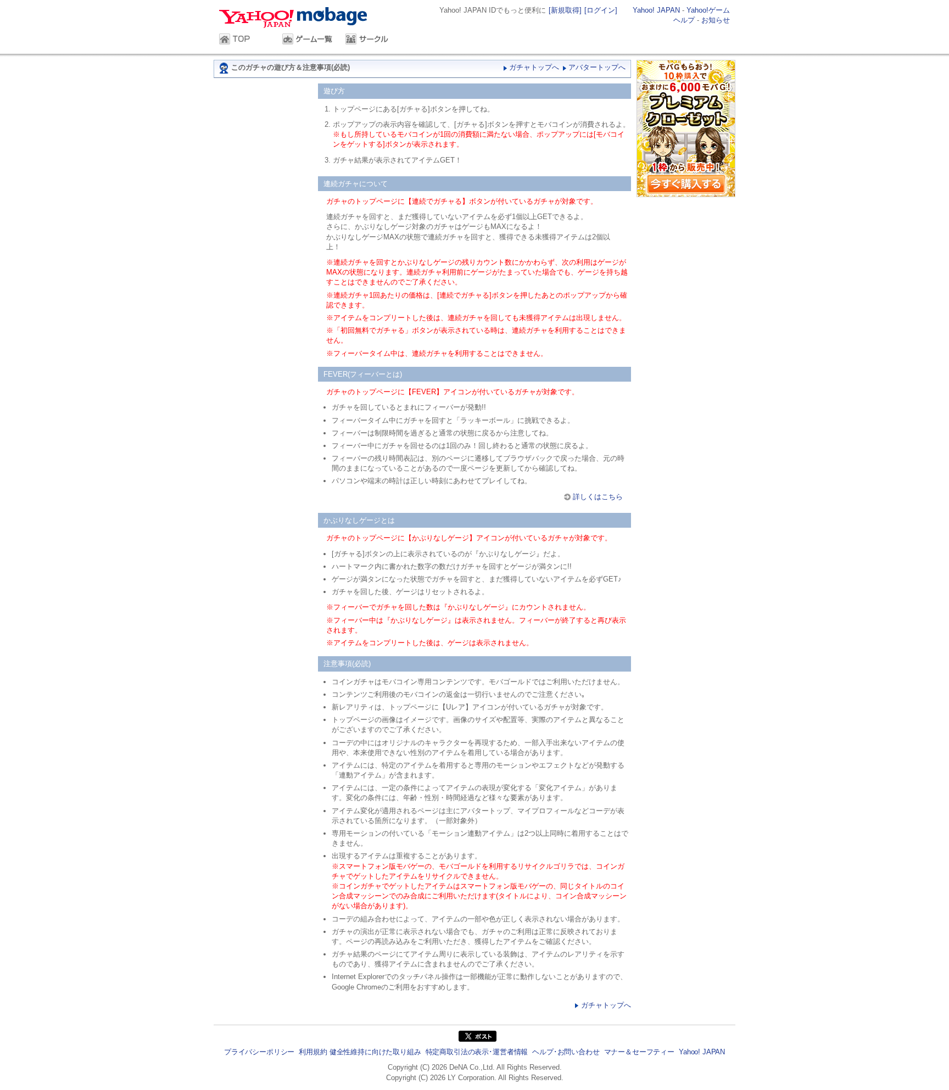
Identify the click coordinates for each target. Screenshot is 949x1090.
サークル (371, 40)
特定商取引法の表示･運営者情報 (477, 1052)
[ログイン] (600, 10)
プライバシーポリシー (259, 1052)
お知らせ (715, 20)
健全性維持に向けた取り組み (375, 1052)
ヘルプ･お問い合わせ (565, 1052)
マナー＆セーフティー (639, 1052)
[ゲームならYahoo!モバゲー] (296, 19)
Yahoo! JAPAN (656, 10)
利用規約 (313, 1052)
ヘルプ (684, 20)
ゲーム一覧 (308, 40)
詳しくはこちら (598, 497)
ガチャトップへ (534, 67)
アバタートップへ (597, 67)
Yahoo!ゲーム (708, 10)
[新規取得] (565, 10)
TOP (245, 40)
